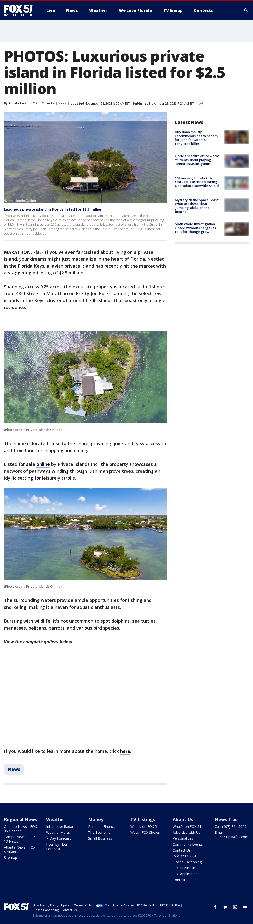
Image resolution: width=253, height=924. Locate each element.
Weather (55, 819)
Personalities (183, 838)
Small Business (100, 838)
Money (95, 819)
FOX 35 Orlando (42, 103)
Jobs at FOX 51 (184, 856)
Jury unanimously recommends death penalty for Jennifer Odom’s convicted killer (196, 138)
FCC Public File (184, 868)
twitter (225, 907)
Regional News (20, 819)
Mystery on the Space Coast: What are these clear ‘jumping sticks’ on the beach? (197, 206)
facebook (215, 907)
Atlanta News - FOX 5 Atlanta (19, 849)
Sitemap (10, 857)
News (62, 103)
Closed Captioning (187, 862)
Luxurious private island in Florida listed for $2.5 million (53, 209)
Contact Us (181, 850)
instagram (235, 907)
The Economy (99, 832)
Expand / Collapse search (246, 10)
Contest (179, 879)
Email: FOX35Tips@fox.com (231, 834)
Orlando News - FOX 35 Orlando (20, 828)
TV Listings (142, 819)
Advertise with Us (186, 832)
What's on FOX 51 (187, 826)
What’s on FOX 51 (144, 826)
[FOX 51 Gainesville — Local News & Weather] (20, 10)
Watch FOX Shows (145, 832)
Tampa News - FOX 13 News (19, 839)
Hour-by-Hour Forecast (57, 846)
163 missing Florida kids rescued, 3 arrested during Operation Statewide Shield (197, 182)
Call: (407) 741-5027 (230, 826)
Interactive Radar (59, 826)
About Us (183, 819)
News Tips (226, 819)
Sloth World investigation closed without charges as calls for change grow (195, 228)
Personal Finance (102, 826)
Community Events (188, 844)
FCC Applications (186, 873)
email (245, 907)
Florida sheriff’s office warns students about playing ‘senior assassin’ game (197, 160)
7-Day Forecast (58, 838)
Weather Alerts (58, 832)
